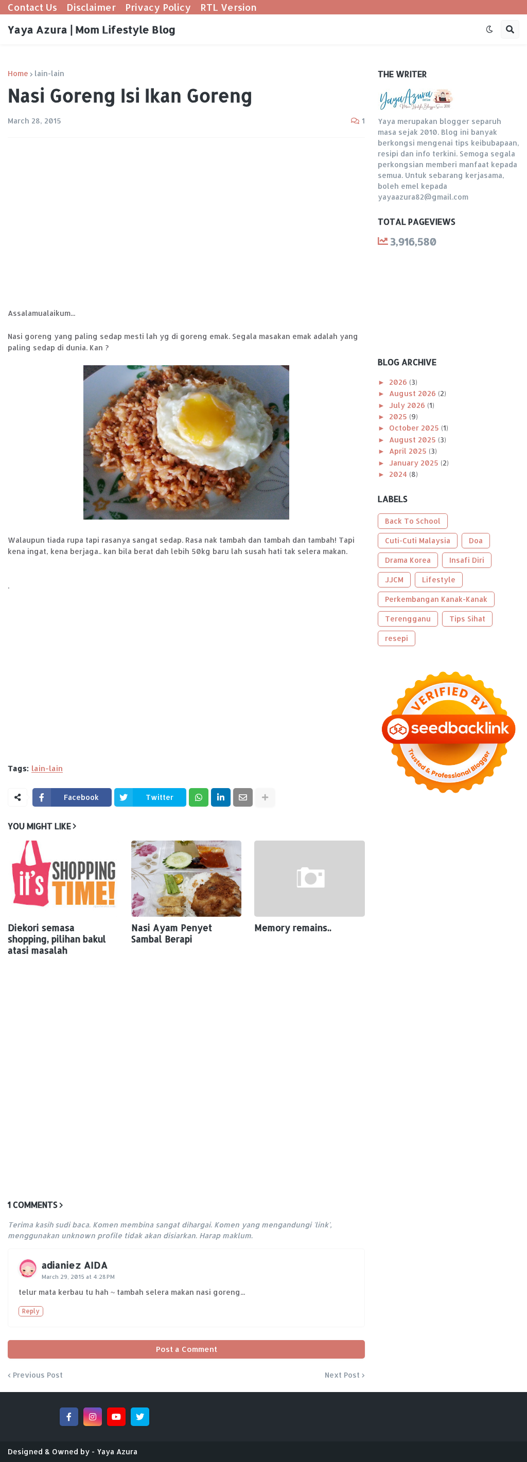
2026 (399, 382)
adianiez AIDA (75, 1265)
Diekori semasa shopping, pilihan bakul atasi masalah (57, 939)
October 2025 (415, 427)
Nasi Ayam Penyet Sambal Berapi (171, 933)
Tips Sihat (467, 618)
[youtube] (116, 1416)
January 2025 (415, 462)
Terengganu (408, 618)
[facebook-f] (69, 1416)
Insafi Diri (466, 560)
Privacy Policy (158, 7)
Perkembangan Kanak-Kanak (436, 599)
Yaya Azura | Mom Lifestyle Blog (91, 29)
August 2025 (413, 439)
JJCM (394, 579)
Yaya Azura (117, 1451)
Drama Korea (408, 560)
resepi (396, 638)
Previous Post (38, 1375)
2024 (399, 474)
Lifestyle (438, 579)
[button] (489, 29)
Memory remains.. (292, 927)
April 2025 (409, 451)
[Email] (243, 797)
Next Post (342, 1375)
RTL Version (228, 7)
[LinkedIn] (221, 797)
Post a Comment (186, 1349)
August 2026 (413, 393)
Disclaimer (91, 7)
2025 (399, 416)
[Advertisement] (186, 223)
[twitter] (140, 1416)
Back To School (413, 520)
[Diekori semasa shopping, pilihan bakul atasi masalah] (63, 879)
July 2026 (408, 405)
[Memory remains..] (309, 879)
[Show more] (265, 797)
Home (18, 73)
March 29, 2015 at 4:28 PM (78, 1276)
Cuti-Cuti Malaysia (417, 540)
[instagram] (92, 1416)
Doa (476, 540)
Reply (31, 1311)
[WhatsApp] (198, 797)
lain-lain (49, 73)
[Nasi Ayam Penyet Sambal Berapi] (186, 879)
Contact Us (32, 7)
